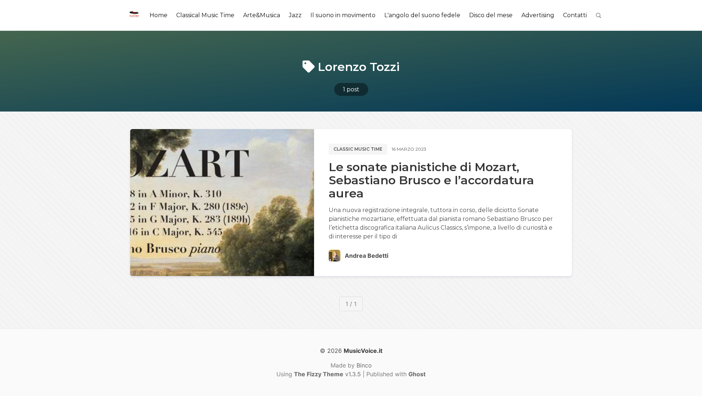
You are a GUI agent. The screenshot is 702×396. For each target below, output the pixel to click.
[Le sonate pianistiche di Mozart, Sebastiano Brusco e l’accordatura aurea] (222, 202)
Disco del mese (491, 15)
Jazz (295, 15)
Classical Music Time (205, 15)
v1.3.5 (327, 374)
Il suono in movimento (342, 15)
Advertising (537, 15)
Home (158, 15)
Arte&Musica (261, 15)
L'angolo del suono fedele (422, 15)
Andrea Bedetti (366, 255)
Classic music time (357, 149)
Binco (364, 365)
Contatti (575, 15)
